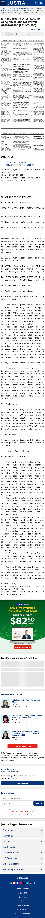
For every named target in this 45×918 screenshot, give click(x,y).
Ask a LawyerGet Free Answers (10, 770)
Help (22, 901)
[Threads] (24, 883)
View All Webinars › (22, 746)
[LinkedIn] (10, 883)
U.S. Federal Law (11, 852)
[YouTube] (14, 883)
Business (7, 841)
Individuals (8, 835)
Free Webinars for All (11, 694)
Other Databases (11, 863)
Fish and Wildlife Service (16, 162)
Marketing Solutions (13, 869)
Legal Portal (22, 893)
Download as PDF (36, 29)
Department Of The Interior (32, 8)
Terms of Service (22, 905)
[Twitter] (31, 883)
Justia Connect (22, 889)
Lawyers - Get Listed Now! (22, 811)
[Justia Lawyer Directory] (34, 883)
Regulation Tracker (14, 8)
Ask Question (22, 783)
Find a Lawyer (8, 793)
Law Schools (9, 847)
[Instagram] (21, 883)
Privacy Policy (22, 909)
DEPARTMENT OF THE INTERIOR (20, 165)
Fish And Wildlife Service (10, 10)
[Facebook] (17, 883)
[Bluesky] (27, 883)
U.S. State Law (10, 858)
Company (23, 897)
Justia (3, 8)
